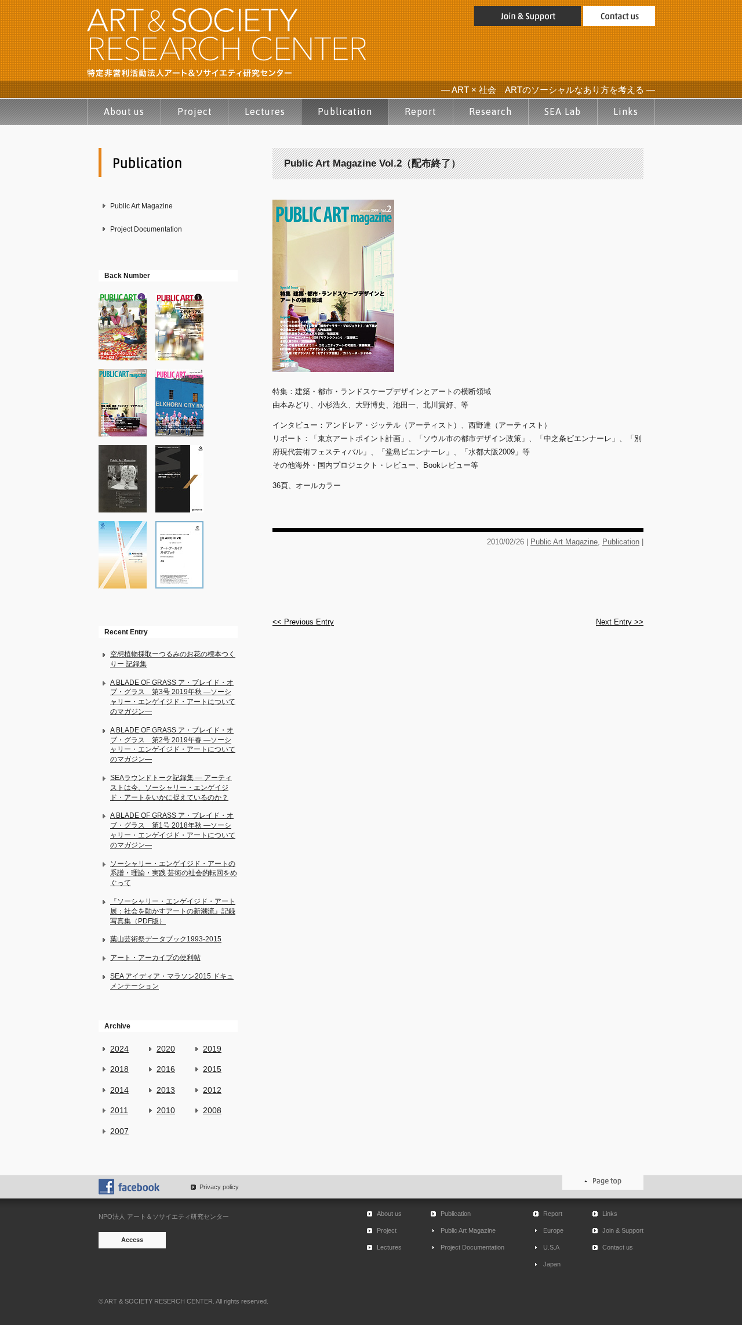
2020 (166, 1048)
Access (132, 1239)
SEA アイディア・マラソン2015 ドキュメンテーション (172, 981)
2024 (119, 1048)
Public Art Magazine (141, 206)
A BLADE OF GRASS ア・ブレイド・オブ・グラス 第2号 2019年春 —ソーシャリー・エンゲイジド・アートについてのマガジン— (172, 744)
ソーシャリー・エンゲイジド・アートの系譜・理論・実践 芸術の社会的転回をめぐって (173, 873)
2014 (119, 1090)
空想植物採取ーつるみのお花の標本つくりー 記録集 (172, 659)
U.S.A (551, 1247)
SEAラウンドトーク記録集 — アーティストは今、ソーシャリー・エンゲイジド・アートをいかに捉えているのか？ (171, 788)
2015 (212, 1069)
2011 (119, 1110)
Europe (553, 1230)
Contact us (617, 1247)
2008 (212, 1110)
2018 (119, 1069)
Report (421, 111)
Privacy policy (219, 1186)
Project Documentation (146, 229)
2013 (166, 1090)
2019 (212, 1048)
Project (194, 111)
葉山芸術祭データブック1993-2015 (165, 939)
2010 (166, 1110)
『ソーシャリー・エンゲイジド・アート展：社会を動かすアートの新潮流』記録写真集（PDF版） (172, 911)
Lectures (265, 111)
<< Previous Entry (303, 622)
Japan (552, 1264)
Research (490, 111)
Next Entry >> (619, 622)
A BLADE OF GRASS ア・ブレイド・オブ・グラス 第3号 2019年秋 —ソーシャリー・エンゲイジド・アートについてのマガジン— (172, 697)
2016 (166, 1069)
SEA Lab (562, 111)
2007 (119, 1131)
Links (625, 111)
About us (124, 111)
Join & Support (622, 1230)
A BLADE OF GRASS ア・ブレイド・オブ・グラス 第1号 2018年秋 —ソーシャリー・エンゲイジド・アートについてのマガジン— (172, 830)
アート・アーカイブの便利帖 (155, 958)
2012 (212, 1090)
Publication (345, 111)
